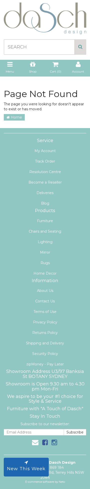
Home (16, 117)
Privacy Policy (45, 322)
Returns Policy (45, 332)
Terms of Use (45, 311)
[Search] (80, 47)
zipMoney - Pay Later (45, 364)
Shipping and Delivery (45, 343)
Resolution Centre (45, 172)
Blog (45, 203)
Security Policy (45, 353)
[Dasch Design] (45, 17)
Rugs (45, 263)
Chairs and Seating (45, 231)
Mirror (45, 252)
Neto (62, 481)
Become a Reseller (45, 182)
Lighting (45, 242)
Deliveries (45, 193)
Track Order (45, 161)
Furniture (45, 221)
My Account (45, 151)
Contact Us (45, 301)
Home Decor (45, 273)
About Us (45, 290)
